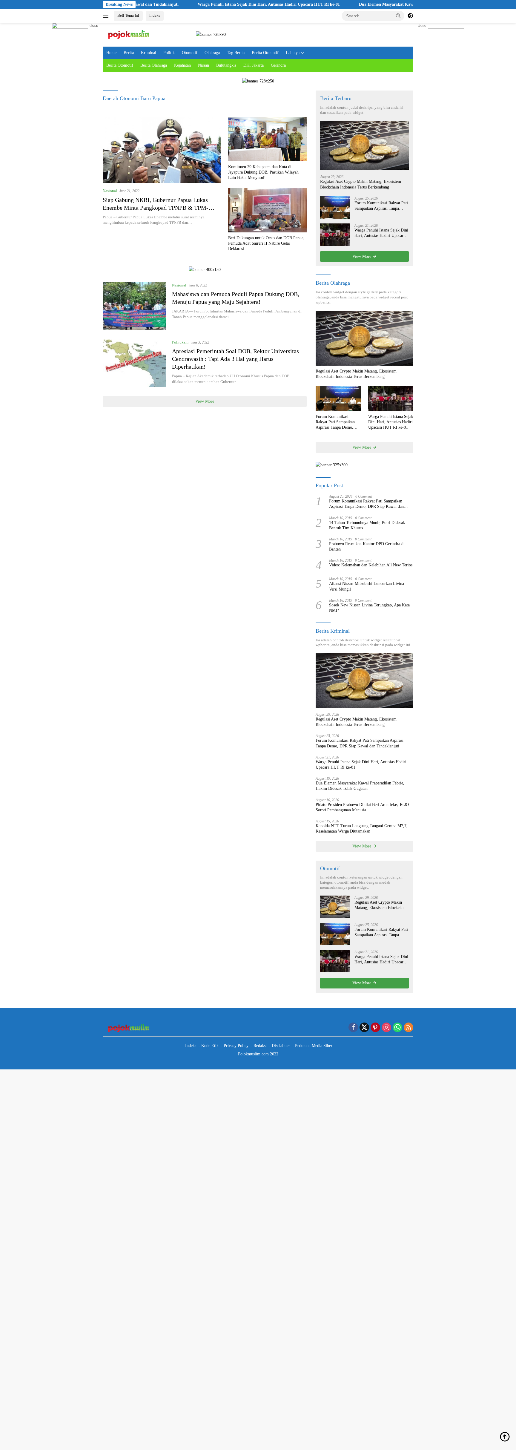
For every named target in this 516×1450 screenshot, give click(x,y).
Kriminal (148, 52)
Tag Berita (236, 52)
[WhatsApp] (397, 1028)
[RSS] (408, 1028)
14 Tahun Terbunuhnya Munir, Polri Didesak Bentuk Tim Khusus (367, 525)
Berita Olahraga (153, 65)
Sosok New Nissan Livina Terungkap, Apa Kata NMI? (369, 608)
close (94, 26)
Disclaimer (281, 1045)
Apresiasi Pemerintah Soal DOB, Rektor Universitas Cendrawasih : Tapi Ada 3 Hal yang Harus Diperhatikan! (235, 359)
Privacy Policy (236, 1045)
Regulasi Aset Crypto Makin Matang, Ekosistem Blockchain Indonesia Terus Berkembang (360, 184)
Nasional (110, 190)
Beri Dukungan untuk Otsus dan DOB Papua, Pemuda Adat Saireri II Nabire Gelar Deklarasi (266, 243)
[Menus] (107, 16)
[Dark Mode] (410, 16)
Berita (129, 52)
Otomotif (189, 52)
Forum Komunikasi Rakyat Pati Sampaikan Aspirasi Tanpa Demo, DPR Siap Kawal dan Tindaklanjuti (381, 206)
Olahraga (212, 52)
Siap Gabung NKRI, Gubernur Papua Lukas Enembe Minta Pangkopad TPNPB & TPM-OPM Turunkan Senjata (155, 208)
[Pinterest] (375, 1028)
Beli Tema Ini (128, 15)
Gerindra (278, 65)
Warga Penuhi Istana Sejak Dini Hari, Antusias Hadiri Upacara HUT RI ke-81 (225, 4)
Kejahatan (182, 65)
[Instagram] (386, 1028)
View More (204, 401)
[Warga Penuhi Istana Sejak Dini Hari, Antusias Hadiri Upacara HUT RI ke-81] (335, 234)
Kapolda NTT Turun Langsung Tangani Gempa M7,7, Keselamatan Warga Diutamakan (362, 828)
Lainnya (293, 52)
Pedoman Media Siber (313, 1045)
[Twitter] (364, 1028)
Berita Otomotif (265, 52)
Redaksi (260, 1045)
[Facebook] (353, 1028)
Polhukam (180, 342)
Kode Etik (210, 1045)
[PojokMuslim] (130, 34)
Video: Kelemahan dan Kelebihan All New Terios (370, 565)
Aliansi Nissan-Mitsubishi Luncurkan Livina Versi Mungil (366, 586)
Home (111, 52)
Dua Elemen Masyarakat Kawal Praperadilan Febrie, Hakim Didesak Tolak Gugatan (392, 4)
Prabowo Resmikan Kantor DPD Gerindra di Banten (367, 546)
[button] (398, 15)
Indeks (154, 15)
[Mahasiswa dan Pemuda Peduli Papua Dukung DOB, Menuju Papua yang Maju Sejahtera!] (134, 306)
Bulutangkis (226, 65)
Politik (169, 52)
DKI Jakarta (253, 65)
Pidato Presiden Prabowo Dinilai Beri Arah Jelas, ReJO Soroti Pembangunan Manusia (362, 807)
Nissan (203, 65)
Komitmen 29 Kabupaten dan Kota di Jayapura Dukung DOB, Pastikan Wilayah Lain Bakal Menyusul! (263, 172)
